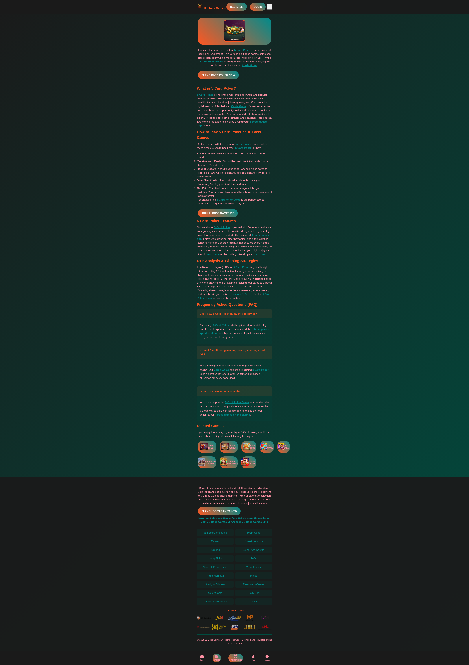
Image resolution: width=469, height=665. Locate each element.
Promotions (253, 532)
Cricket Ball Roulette (215, 601)
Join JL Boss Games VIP (218, 213)
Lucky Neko (215, 558)
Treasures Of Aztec (240, 294)
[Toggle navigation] (269, 7)
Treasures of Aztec (254, 584)
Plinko (253, 575)
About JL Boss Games (215, 567)
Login (258, 6)
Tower (253, 601)
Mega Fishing (254, 567)
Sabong (215, 549)
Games (215, 541)
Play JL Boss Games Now (219, 511)
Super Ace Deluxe (253, 549)
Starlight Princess (215, 584)
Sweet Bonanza (254, 541)
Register (236, 6)
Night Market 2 (215, 575)
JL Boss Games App (215, 532)
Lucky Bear (259, 254)
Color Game (213, 254)
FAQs (254, 558)
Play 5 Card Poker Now (218, 75)
